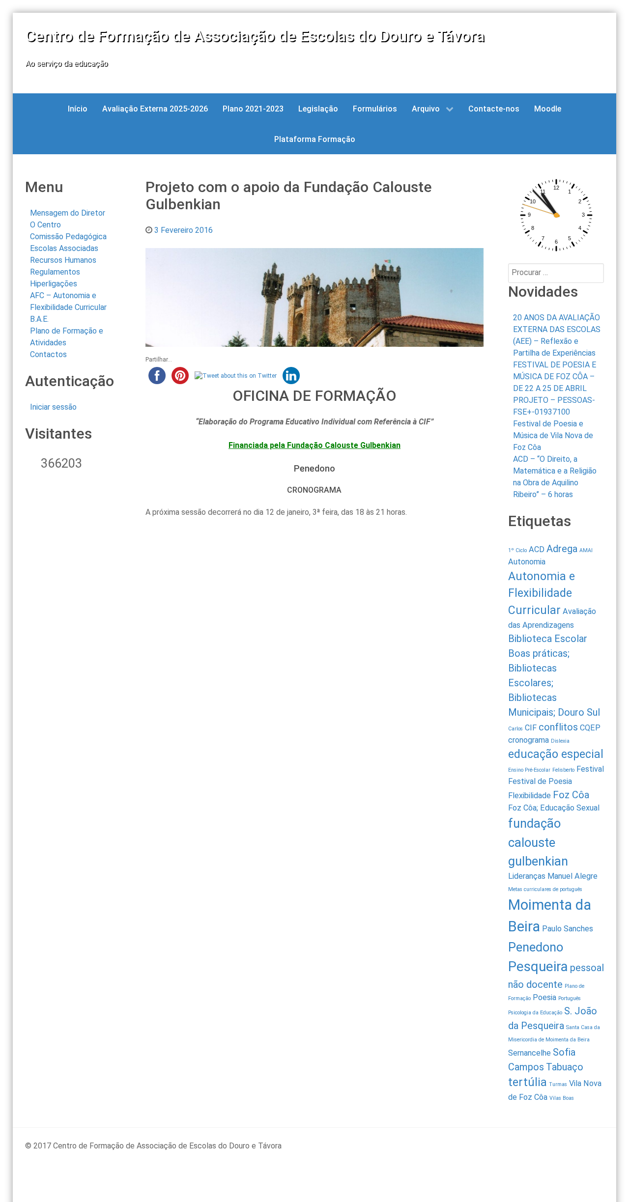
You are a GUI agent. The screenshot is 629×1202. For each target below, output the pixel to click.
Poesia (544, 997)
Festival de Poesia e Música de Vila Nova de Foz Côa (553, 435)
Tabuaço (564, 1067)
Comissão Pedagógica (68, 236)
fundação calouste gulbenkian (538, 842)
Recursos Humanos (63, 260)
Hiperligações (53, 283)
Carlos (515, 729)
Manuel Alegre (572, 876)
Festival (590, 769)
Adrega (561, 549)
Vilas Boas (561, 1098)
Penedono (535, 947)
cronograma (528, 740)
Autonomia (526, 561)
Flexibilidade (529, 795)
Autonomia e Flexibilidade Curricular (541, 593)
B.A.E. (39, 319)
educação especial (555, 754)
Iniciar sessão (53, 407)
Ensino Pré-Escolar (529, 770)
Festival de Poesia (540, 781)
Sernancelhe (529, 1053)
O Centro (45, 224)
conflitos (558, 727)
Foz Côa (571, 795)
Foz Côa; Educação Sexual (554, 807)
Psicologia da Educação (535, 1012)
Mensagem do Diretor (67, 213)
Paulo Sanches (567, 928)
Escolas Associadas (64, 248)
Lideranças (526, 876)
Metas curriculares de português (545, 889)
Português (569, 998)
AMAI (586, 550)
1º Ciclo (517, 550)
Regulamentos (55, 272)
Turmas (558, 1084)
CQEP (590, 727)
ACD (536, 549)
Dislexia (560, 741)
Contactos (48, 354)
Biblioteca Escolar (547, 638)
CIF (531, 727)
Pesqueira (538, 966)
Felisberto (563, 770)
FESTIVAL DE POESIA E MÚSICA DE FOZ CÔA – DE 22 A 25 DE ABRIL (554, 376)
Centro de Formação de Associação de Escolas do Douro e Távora (255, 36)
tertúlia (527, 1082)
